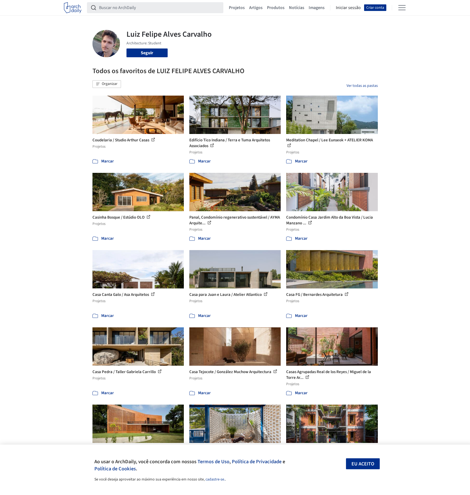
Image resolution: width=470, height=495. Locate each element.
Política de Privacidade (257, 461)
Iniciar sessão (348, 8)
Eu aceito (362, 463)
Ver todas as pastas (362, 86)
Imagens (317, 8)
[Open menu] (402, 7)
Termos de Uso (213, 461)
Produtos (276, 8)
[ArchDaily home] (72, 7)
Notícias (296, 8)
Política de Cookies (115, 468)
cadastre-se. (215, 479)
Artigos (256, 8)
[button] (106, 84)
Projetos (237, 8)
